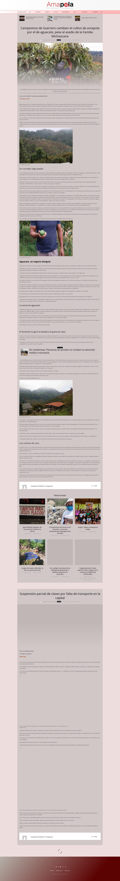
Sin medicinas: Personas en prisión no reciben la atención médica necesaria (62, 351)
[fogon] (77, 18)
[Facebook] (54, 866)
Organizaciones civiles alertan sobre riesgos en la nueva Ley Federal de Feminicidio (88, 571)
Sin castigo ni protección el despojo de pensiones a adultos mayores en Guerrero (60, 571)
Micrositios (84, 12)
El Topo (55, 12)
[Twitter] (56, 866)
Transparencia (67, 870)
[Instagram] (58, 866)
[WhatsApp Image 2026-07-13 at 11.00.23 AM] (60, 552)
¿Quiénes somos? (59, 870)
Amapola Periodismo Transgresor (49, 40)
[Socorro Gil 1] (49, 18)
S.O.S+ (74, 12)
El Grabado (95, 12)
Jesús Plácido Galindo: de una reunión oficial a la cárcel (35, 17)
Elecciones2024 (65, 12)
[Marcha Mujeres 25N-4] (88, 552)
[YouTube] (61, 866)
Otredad (47, 12)
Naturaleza (38, 12)
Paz (30, 12)
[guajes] (32, 552)
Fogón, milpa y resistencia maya (89, 17)
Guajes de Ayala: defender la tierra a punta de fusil (32, 569)
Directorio (52, 870)
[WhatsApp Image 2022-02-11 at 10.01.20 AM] (24, 352)
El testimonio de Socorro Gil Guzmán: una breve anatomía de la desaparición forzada (63, 18)
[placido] (22, 18)
